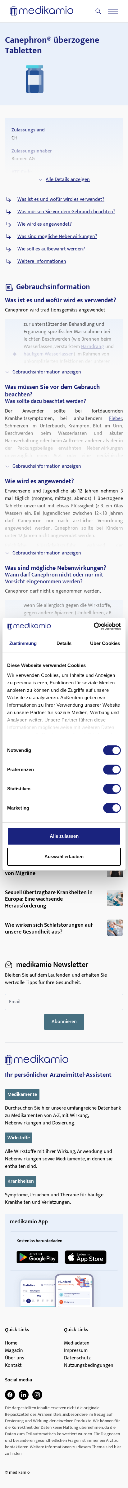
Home (11, 1343)
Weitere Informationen (41, 261)
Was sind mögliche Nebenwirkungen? (57, 237)
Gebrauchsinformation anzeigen (46, 372)
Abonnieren (64, 1022)
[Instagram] (37, 1395)
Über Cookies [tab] (105, 643)
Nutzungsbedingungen (88, 1365)
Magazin (14, 1350)
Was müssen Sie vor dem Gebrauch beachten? (66, 212)
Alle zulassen (64, 836)
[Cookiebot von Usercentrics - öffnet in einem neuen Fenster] (93, 626)
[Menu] (113, 11)
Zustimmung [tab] (23, 643)
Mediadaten (76, 1343)
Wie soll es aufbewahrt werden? (51, 249)
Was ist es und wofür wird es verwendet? (60, 199)
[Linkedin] (24, 1395)
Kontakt (13, 1365)
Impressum (76, 1350)
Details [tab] (64, 643)
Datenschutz (77, 1358)
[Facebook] (10, 1395)
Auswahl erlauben (64, 856)
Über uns (14, 1358)
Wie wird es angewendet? (44, 224)
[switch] (112, 770)
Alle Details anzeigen (68, 179)
